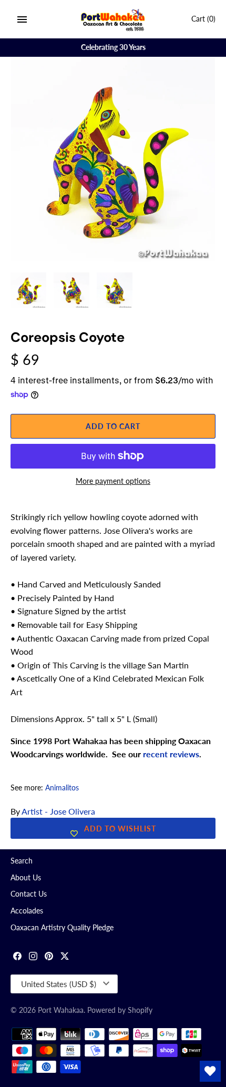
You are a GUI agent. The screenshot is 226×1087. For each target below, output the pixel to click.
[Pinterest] (49, 957)
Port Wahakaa (61, 1010)
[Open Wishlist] (210, 1071)
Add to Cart (113, 426)
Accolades (27, 911)
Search (22, 861)
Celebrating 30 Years (113, 47)
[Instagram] (33, 957)
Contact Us (29, 894)
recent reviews (171, 754)
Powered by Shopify (119, 1010)
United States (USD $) (58, 984)
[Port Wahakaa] (113, 19)
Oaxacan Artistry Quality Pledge (62, 927)
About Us (26, 877)
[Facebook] (17, 957)
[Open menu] (22, 19)
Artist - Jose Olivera (58, 811)
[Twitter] (64, 957)
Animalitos (62, 788)
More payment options (113, 480)
